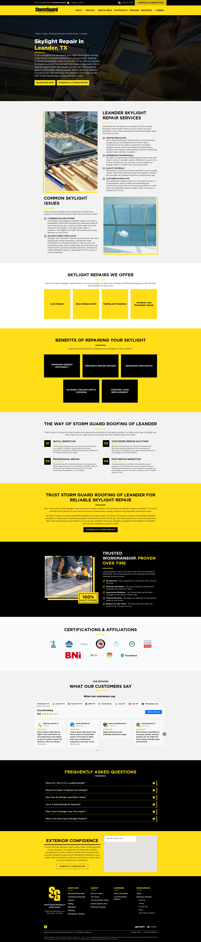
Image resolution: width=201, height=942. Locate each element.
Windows (72, 907)
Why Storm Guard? (147, 913)
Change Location (77, 2)
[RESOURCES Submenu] (153, 10)
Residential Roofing (76, 893)
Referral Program (98, 907)
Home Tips (143, 907)
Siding (70, 904)
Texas (44, 34)
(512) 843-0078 (127, 2)
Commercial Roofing (76, 897)
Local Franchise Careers (120, 898)
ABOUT (79, 10)
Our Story (95, 897)
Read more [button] (42, 744)
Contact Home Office (100, 900)
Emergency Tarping (76, 914)
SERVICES (90, 10)
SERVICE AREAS (105, 10)
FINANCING (134, 10)
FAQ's (139, 893)
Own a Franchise (121, 893)
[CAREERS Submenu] (165, 10)
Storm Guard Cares (99, 904)
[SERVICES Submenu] (95, 10)
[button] (34, 734)
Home (38, 34)
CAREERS (160, 10)
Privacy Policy (136, 932)
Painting (71, 910)
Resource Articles (144, 897)
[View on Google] (39, 725)
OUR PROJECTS (121, 10)
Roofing (142, 900)
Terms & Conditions (150, 932)
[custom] (45, 926)
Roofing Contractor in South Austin (64, 34)
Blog (141, 910)
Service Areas (97, 893)
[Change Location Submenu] (84, 2)
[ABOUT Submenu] (83, 10)
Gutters (71, 900)
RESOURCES (146, 10)
